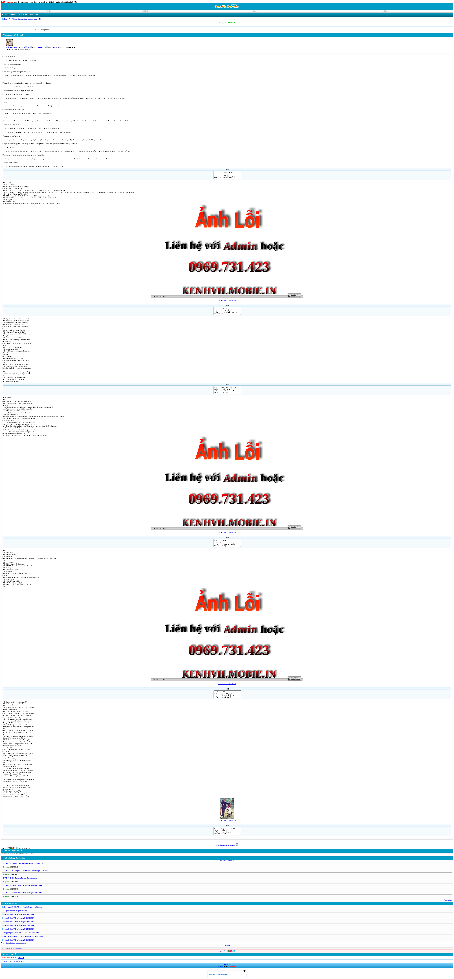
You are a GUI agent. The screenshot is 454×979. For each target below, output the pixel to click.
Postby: (55, 47)
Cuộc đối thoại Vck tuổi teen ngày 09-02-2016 (18, 922)
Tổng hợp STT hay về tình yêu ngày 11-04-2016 (27, 863)
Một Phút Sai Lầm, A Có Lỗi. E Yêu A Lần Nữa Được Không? (23, 936)
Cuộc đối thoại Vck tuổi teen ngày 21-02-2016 (26, 893)
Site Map (227, 964)
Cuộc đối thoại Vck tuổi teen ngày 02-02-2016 (18, 925)
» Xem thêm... (447, 900)
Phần (22, 943)
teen (13, 943)
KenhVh (21, 948)
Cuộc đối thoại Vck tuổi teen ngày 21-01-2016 (18, 940)
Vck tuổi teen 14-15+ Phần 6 (227, 300)
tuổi (10, 943)
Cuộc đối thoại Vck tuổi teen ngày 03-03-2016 (26, 885)
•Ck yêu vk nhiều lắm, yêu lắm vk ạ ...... (24, 878)
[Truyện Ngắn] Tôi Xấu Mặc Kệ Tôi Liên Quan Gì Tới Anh (22, 933)
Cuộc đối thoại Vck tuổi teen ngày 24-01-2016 (18, 929)
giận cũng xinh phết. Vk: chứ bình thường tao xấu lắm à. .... (30, 871)
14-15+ (18, 943)
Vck (7, 943)
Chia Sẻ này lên (225, 845)
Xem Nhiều (230, 860)
